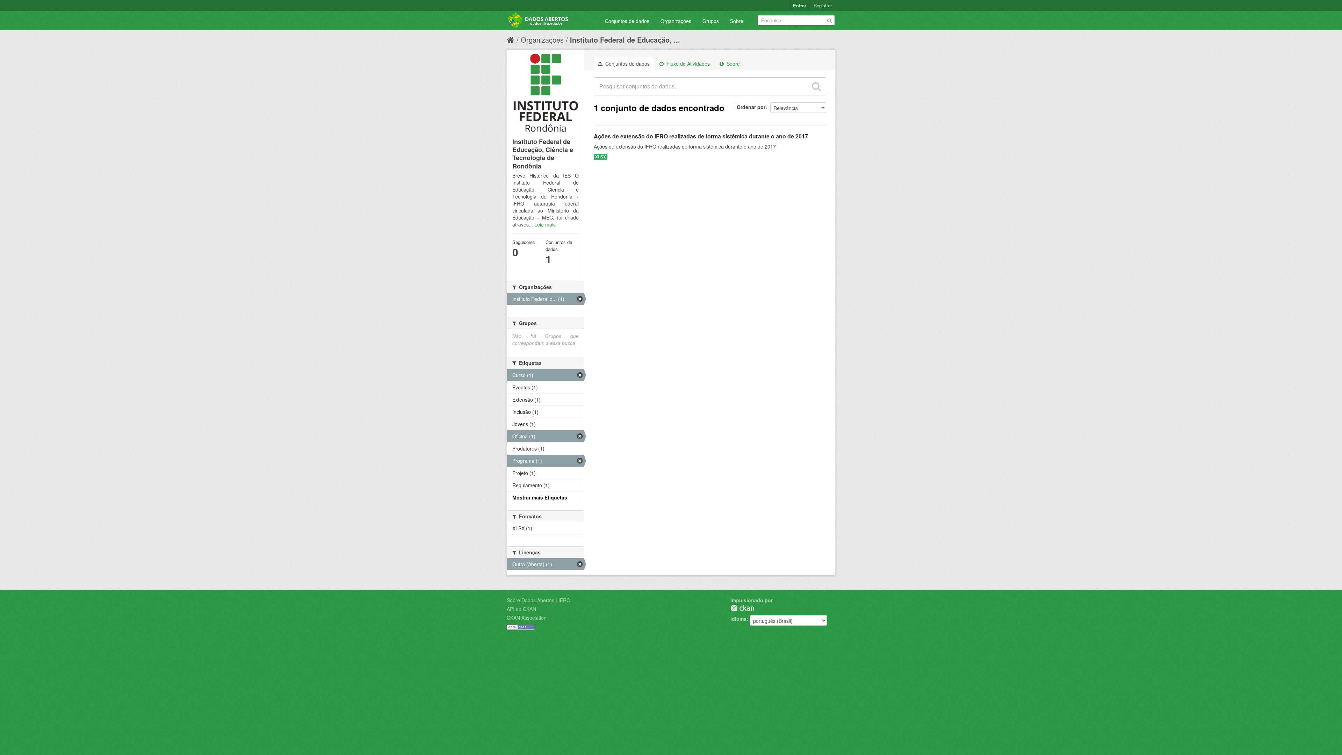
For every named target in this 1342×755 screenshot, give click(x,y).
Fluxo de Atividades (687, 63)
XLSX (600, 157)
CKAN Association (527, 617)
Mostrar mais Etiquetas (539, 497)
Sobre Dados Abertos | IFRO (538, 600)
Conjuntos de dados (627, 20)
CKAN (742, 608)
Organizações (676, 20)
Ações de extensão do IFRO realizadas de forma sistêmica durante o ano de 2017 (701, 136)
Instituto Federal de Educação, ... (625, 40)
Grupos (710, 20)
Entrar (799, 5)
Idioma (738, 618)
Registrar (823, 5)
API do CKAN (521, 608)
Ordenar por (751, 106)
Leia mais (545, 224)
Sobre (736, 20)
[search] (816, 86)
